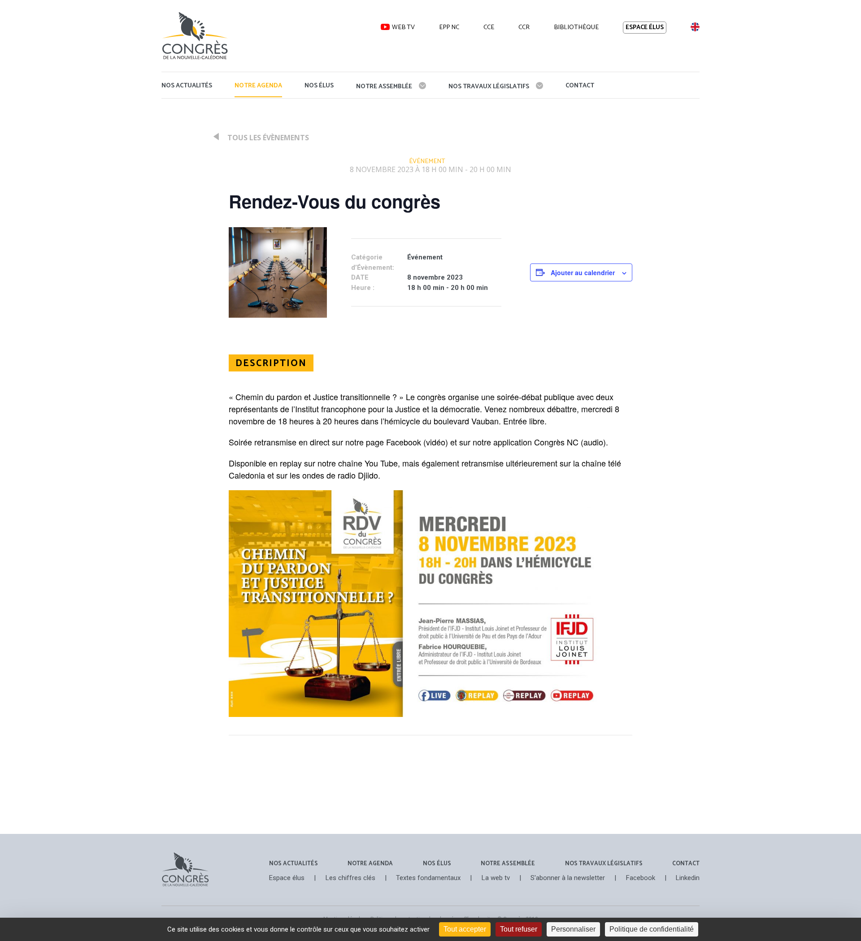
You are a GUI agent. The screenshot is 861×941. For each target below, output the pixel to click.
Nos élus (319, 86)
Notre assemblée (384, 87)
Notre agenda (258, 86)
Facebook (640, 878)
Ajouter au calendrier (583, 272)
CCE (488, 27)
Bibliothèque (576, 27)
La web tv (496, 878)
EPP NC (449, 27)
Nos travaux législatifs (488, 87)
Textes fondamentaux (428, 878)
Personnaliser (573, 929)
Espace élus (645, 27)
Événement (427, 161)
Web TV (403, 27)
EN (695, 26)
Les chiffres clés (350, 878)
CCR (524, 27)
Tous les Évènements (267, 137)
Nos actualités (186, 86)
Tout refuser (518, 929)
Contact (579, 86)
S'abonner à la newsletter (568, 878)
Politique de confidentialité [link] (651, 929)
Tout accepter (465, 929)
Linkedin (688, 878)
